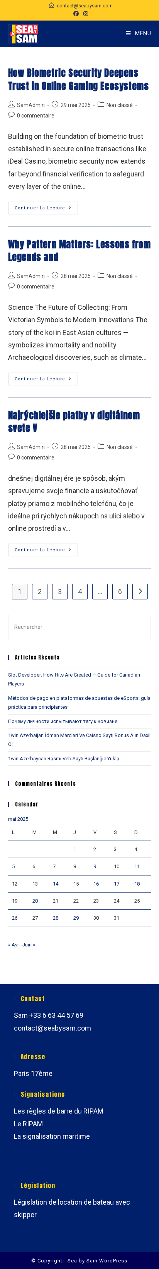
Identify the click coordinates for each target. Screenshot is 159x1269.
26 (14, 918)
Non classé (120, 105)
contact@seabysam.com (52, 1028)
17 (116, 884)
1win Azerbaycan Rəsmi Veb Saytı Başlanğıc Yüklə (63, 758)
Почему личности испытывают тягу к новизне (62, 721)
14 (55, 884)
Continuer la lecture (46, 209)
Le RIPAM (28, 1124)
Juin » (28, 945)
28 (55, 918)
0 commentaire (35, 115)
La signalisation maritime (52, 1136)
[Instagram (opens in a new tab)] (84, 13)
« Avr (13, 945)
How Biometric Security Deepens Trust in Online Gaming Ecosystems (78, 79)
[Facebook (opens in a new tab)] (76, 13)
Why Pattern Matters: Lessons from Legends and (79, 250)
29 (76, 918)
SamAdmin (31, 105)
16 (96, 884)
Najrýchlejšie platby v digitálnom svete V (74, 421)
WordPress (113, 1261)
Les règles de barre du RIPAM (58, 1111)
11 (137, 866)
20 (35, 901)
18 (137, 884)
